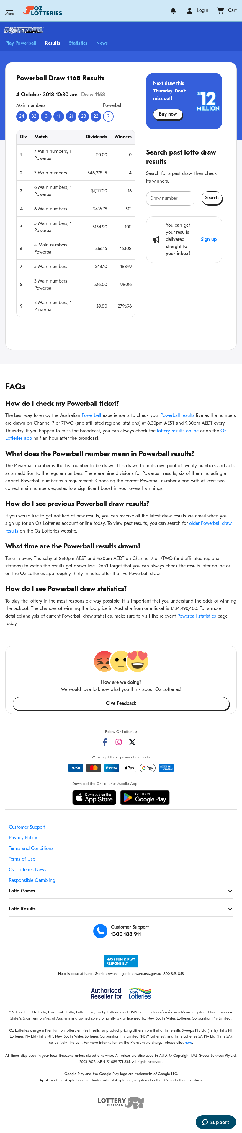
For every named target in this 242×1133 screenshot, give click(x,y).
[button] (9, 12)
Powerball (91, 415)
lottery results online (178, 431)
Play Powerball (20, 43)
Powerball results (177, 415)
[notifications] (173, 11)
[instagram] (118, 742)
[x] (132, 742)
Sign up (209, 239)
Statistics (78, 43)
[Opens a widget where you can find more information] (215, 1122)
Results (52, 43)
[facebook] (104, 742)
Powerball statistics (196, 616)
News (102, 43)
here (188, 1043)
